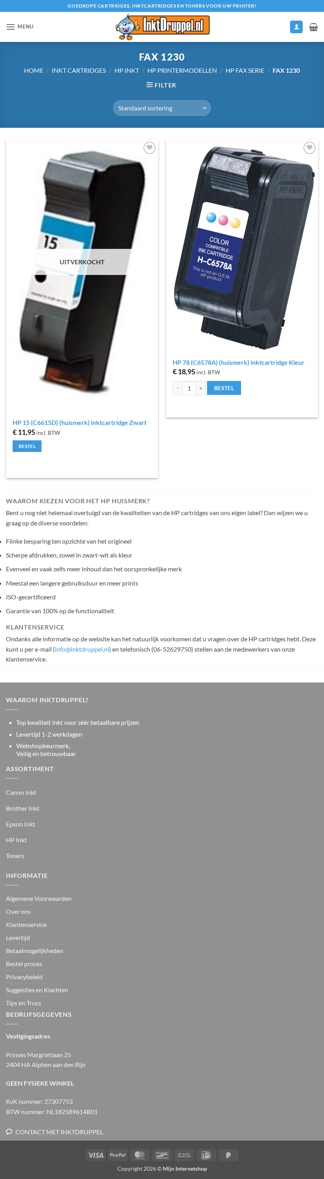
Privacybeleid (24, 976)
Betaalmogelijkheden (34, 950)
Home (33, 70)
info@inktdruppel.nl (82, 649)
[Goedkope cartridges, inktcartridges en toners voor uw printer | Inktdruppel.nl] (162, 27)
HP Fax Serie (245, 70)
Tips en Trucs (23, 1003)
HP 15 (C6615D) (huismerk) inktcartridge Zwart (80, 422)
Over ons (18, 911)
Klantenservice (26, 924)
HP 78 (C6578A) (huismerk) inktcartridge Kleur (239, 362)
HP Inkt (127, 70)
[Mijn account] (296, 27)
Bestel (27, 446)
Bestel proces (24, 963)
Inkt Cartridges (79, 70)
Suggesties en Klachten (37, 989)
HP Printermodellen (182, 70)
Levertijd (18, 937)
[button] (20, 26)
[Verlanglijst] (280, 29)
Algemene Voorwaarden (39, 898)
